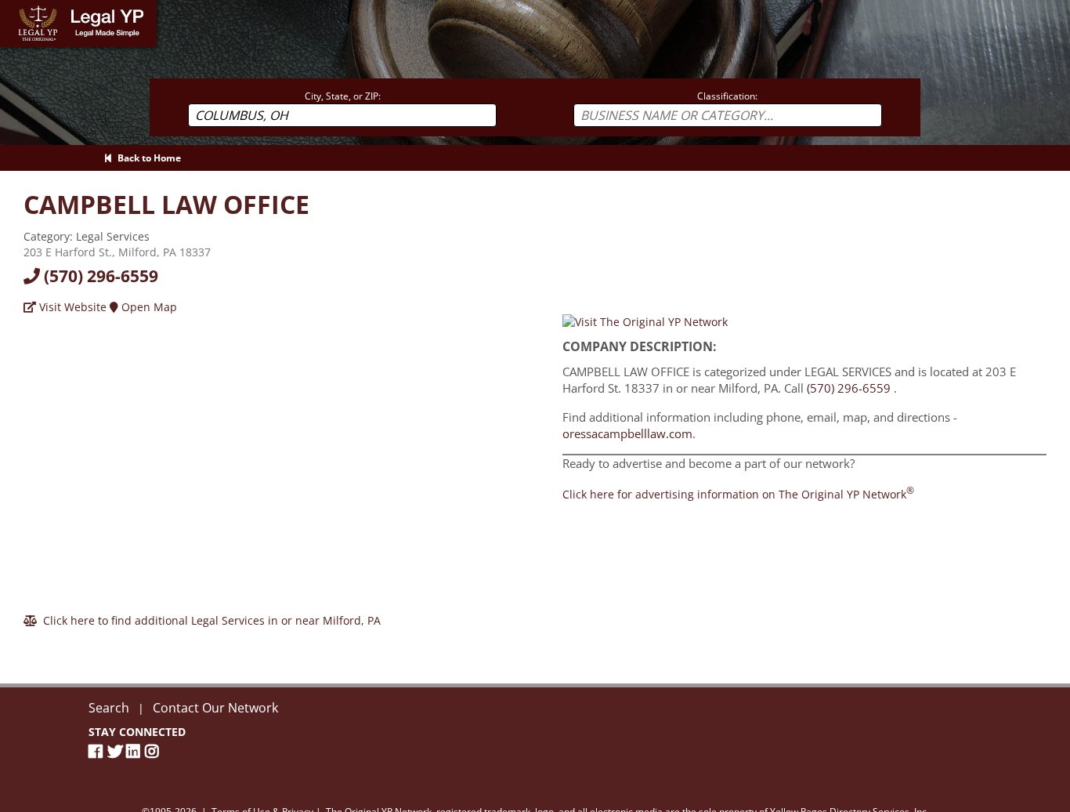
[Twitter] (116, 751)
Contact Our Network (215, 707)
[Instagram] (154, 751)
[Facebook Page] (98, 751)
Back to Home (147, 158)
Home (15, 7)
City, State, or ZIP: (343, 96)
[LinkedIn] (135, 751)
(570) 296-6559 (99, 276)
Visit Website (71, 306)
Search (109, 707)
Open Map (147, 306)
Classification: (727, 96)
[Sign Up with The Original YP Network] (645, 321)
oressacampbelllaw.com (627, 433)
